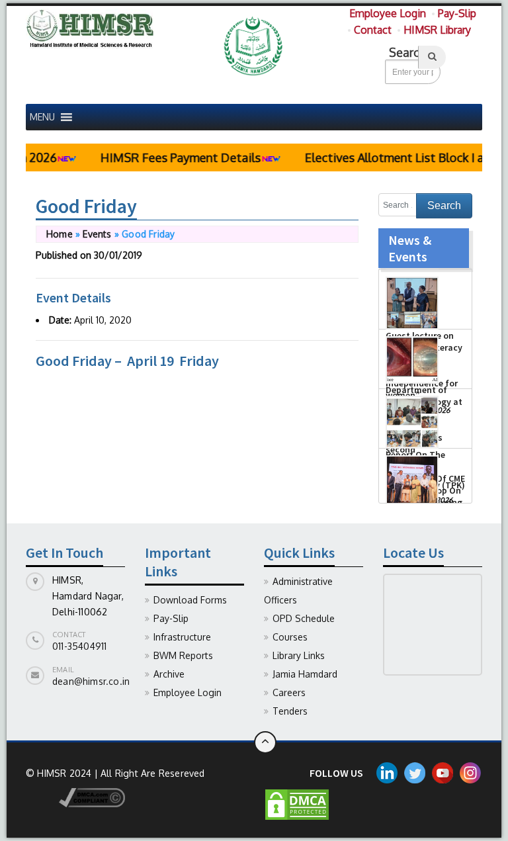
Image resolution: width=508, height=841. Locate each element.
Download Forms (190, 599)
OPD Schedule (304, 618)
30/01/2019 (118, 255)
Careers (289, 692)
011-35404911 (79, 646)
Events (97, 234)
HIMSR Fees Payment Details (167, 157)
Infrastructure (182, 636)
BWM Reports (183, 655)
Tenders (290, 711)
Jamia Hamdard (305, 674)
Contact (373, 29)
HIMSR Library (437, 29)
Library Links (299, 655)
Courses (290, 636)
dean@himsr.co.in (91, 681)
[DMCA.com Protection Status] (297, 803)
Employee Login (387, 13)
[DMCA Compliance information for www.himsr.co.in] (75, 796)
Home (59, 234)
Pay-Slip (457, 13)
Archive (169, 674)
